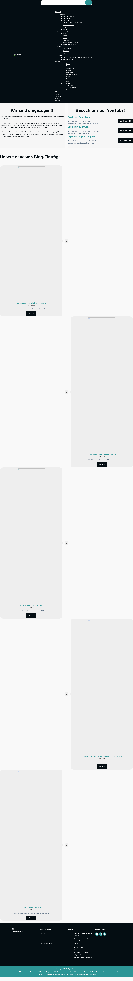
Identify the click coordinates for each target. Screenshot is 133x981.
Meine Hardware (71, 90)
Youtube (65, 33)
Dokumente (66, 40)
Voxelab (65, 29)
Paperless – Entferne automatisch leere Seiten (102, 756)
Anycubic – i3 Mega (68, 16)
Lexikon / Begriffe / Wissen (70, 42)
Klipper (65, 38)
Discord (57, 92)
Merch (57, 98)
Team (57, 94)
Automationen (70, 68)
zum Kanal (124, 121)
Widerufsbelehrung (46, 943)
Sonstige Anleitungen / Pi (70, 44)
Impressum (44, 937)
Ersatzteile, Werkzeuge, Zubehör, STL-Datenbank (77, 57)
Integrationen (70, 72)
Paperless (73, 87)
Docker (72, 85)
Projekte (65, 35)
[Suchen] (88, 2)
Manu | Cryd (102, 456)
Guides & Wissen (64, 31)
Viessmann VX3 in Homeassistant (101, 454)
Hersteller (62, 14)
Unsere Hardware (68, 59)
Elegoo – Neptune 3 (68, 25)
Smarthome (58, 61)
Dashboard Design (71, 74)
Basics (68, 64)
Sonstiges (62, 55)
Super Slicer (66, 53)
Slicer (60, 46)
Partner (57, 100)
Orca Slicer (66, 51)
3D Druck (58, 12)
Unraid (68, 83)
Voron (64, 27)
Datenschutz (44, 940)
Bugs (67, 81)
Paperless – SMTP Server (31, 605)
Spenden (58, 96)
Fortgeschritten (70, 66)
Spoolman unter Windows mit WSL (31, 303)
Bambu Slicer (67, 48)
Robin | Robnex (31, 305)
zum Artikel (31, 313)
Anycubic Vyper (67, 18)
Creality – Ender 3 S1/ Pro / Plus (72, 22)
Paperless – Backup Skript (31, 907)
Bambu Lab (66, 20)
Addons (68, 70)
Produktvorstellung (71, 79)
